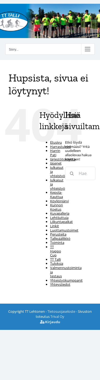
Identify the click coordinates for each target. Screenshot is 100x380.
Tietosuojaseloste (61, 311)
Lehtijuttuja (59, 217)
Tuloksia (56, 263)
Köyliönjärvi (59, 201)
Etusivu (56, 142)
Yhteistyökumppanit (66, 280)
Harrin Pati (55, 152)
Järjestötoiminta (62, 159)
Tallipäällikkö (60, 238)
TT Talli (55, 259)
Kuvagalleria (59, 213)
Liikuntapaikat (61, 221)
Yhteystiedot (60, 284)
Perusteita (58, 234)
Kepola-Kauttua (56, 194)
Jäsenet (56, 163)
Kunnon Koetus (56, 207)
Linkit (54, 225)
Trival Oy (57, 316)
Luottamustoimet (64, 230)
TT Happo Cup (55, 251)
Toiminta (57, 242)
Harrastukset (60, 146)
